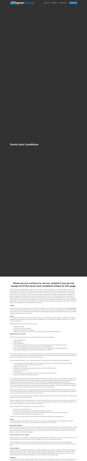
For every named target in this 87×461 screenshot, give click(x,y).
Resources (63, 2)
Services (54, 2)
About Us (47, 2)
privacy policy (72, 308)
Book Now (73, 2)
